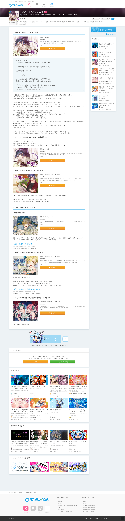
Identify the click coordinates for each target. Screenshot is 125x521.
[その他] (115, 19)
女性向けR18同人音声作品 (55, 21)
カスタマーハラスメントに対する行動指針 (67, 505)
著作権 (84, 501)
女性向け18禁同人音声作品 (70, 21)
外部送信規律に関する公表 (89, 509)
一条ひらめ (21, 21)
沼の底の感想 (22, 24)
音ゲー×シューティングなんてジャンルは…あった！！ (77, 410)
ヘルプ (59, 507)
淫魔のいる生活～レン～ (47, 217)
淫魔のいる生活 (44, 37)
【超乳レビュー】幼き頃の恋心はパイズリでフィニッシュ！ (19, 411)
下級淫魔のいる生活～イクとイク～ (50, 302)
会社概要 (60, 501)
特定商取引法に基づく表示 (89, 505)
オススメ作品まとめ (99, 21)
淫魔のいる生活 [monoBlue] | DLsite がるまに (29, 89)
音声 (76, 14)
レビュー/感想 (83, 21)
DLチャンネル (16, 5)
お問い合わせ (61, 509)
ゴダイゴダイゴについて (37, 386)
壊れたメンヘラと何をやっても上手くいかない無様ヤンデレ (19, 388)
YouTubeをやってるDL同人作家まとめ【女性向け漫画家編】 (39, 443)
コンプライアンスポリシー (89, 511)
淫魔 (91, 21)
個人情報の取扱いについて (89, 507)
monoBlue (29, 21)
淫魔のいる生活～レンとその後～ (50, 256)
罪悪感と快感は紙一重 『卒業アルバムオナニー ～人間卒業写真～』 (39, 411)
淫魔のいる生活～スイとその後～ (50, 174)
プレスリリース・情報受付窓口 (65, 511)
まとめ (20, 492)
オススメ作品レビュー (40, 21)
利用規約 (60, 503)
